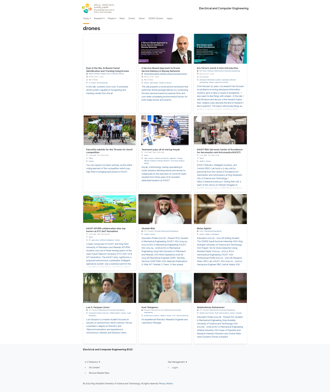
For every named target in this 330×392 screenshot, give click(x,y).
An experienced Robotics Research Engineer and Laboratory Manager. (165, 321)
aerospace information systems (210, 80)
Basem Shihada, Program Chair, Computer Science (106, 74)
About (142, 18)
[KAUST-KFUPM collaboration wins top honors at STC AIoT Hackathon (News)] (109, 209)
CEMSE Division (155, 18)
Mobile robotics (115, 313)
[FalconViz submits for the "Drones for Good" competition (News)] (109, 130)
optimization (154, 83)
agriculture (95, 240)
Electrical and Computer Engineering (224, 8)
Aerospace (215, 234)
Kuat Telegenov (150, 307)
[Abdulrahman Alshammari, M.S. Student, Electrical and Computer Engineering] (220, 288)
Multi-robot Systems (222, 313)
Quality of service (165, 83)
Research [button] (98, 18)
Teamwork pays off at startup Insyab (161, 149)
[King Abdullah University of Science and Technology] (97, 8)
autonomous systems (151, 315)
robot (146, 158)
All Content (94, 367)
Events (132, 18)
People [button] (111, 18)
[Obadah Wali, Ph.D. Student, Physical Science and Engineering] (164, 209)
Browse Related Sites (99, 373)
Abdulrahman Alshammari (210, 307)
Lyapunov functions (221, 82)
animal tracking (102, 83)
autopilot (239, 313)
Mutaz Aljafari (204, 228)
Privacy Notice (166, 383)
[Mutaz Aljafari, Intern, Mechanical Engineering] (220, 209)
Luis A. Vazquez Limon (97, 307)
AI (89, 83)
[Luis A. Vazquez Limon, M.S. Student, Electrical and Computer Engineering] (109, 288)
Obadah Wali (148, 228)
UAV (173, 315)
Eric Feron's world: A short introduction (217, 68)
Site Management (176, 362)
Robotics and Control (207, 313)
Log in (175, 367)
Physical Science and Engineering (166, 231)
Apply (169, 18)
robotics (202, 161)
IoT (90, 240)
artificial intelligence (107, 240)
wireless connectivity (161, 158)
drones (93, 83)
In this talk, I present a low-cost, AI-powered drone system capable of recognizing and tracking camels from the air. (107, 90)
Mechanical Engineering (212, 231)
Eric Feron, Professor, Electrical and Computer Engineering (220, 71)
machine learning (182, 315)
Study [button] (86, 18)
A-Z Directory (91, 362)
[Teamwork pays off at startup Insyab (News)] (164, 130)
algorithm (173, 158)
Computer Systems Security (99, 313)
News (122, 18)
